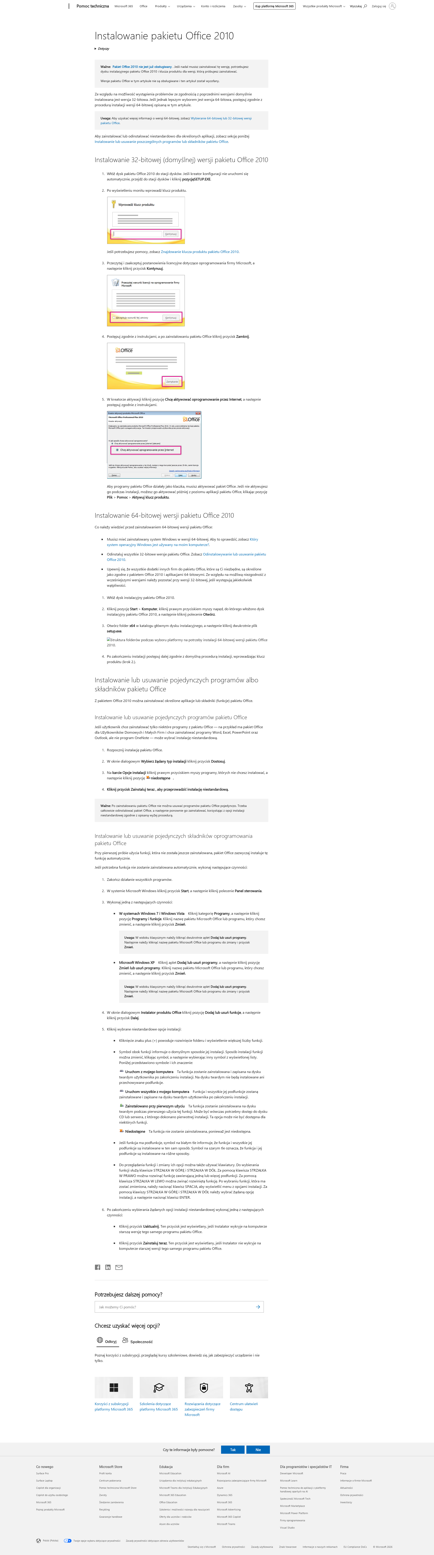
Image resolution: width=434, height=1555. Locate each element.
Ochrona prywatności (351, 1495)
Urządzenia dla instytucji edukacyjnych (180, 1480)
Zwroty (103, 1495)
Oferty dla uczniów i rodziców (175, 1516)
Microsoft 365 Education (172, 1495)
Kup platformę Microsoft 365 (274, 6)
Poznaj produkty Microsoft (50, 1509)
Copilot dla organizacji (48, 1487)
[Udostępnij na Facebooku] (98, 1266)
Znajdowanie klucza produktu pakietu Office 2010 (200, 251)
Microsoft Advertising (229, 1509)
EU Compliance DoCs (355, 1546)
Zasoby (238, 6)
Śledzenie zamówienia (111, 1502)
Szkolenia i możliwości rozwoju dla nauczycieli (184, 1509)
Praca (343, 1473)
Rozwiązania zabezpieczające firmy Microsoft (242, 1480)
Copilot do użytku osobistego (52, 1495)
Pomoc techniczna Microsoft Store (118, 1487)
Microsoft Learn (288, 1480)
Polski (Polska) (50, 1540)
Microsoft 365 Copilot (229, 1516)
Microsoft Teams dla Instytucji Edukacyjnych (183, 1487)
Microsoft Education (170, 1473)
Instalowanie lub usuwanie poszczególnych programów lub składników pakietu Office (161, 141)
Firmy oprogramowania (292, 1520)
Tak (233, 1449)
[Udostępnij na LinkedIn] (106, 1266)
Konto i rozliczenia (213, 6)
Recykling (104, 1509)
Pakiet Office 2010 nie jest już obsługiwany (142, 66)
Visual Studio (287, 1527)
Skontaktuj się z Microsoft (202, 1546)
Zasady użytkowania (262, 1546)
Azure (220, 1487)
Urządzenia (184, 6)
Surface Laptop (44, 1480)
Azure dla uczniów (169, 1524)
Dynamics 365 (224, 1495)
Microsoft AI (223, 1473)
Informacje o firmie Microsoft (356, 1480)
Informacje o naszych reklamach (320, 1546)
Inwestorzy (346, 1502)
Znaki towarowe (288, 1546)
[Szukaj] (258, 1307)
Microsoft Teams (226, 1524)
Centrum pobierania (110, 1480)
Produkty (161, 6)
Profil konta (105, 1473)
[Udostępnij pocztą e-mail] (117, 1266)
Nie (258, 1449)
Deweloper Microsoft (291, 1473)
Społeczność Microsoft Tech (295, 1498)
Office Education (168, 1502)
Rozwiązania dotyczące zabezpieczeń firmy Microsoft (202, 1409)
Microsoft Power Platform (294, 1513)
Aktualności (346, 1487)
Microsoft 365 (124, 6)
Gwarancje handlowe (110, 1516)
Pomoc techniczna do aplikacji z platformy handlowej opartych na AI (303, 1489)
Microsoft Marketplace (292, 1506)
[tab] (108, 1341)
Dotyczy (103, 48)
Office (143, 6)
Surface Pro (42, 1473)
